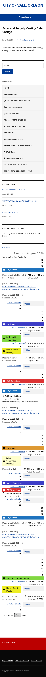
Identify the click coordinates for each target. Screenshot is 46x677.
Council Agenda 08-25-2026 (13, 189)
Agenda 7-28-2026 (10, 212)
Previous (9, 615)
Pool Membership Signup (15, 120)
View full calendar (14, 302)
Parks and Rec (29, 40)
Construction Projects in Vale (18, 171)
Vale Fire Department (13, 139)
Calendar (7, 247)
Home (6, 88)
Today (18, 615)
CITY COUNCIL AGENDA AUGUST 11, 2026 (19, 201)
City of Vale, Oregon (23, 5)
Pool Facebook (36, 660)
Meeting (20, 40)
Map (27, 303)
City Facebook (7, 660)
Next (24, 615)
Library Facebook (22, 660)
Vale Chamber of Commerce (16, 165)
